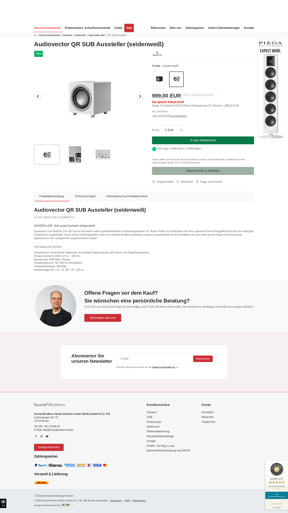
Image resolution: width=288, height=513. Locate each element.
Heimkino (67, 35)
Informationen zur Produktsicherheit (126, 196)
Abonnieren (203, 358)
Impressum (153, 426)
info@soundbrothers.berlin (58, 429)
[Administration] (72, 505)
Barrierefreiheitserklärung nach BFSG (168, 450)
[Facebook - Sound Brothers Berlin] (36, 436)
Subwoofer (80, 35)
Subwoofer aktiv (96, 35)
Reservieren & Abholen (203, 170)
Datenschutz (154, 421)
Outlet (118, 27)
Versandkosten (178, 116)
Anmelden (208, 412)
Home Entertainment (47, 27)
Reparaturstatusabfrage (160, 436)
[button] (140, 96)
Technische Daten (85, 196)
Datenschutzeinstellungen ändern (56, 495)
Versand (151, 412)
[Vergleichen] (163, 181)
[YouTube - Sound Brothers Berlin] (47, 436)
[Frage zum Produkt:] (209, 182)
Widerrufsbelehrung (158, 431)
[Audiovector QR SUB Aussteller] (89, 96)
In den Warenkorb (203, 140)
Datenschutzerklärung (163, 367)
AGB (149, 417)
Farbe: (156, 66)
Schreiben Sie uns (103, 317)
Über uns (175, 27)
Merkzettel (208, 417)
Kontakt (249, 27)
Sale (129, 27)
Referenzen (158, 27)
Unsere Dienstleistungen (224, 27)
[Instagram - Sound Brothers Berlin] (42, 436)
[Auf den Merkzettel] (184, 181)
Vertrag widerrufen (48, 447)
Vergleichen (209, 421)
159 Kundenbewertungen (276, 495)
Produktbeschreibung (51, 196)
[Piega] (270, 88)
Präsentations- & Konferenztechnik (87, 27)
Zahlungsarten (194, 27)
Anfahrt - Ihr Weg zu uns (160, 445)
